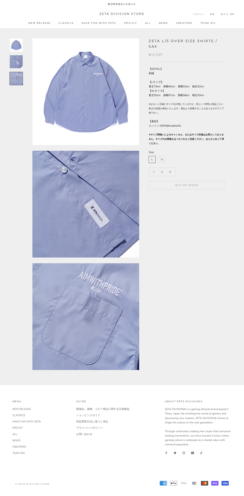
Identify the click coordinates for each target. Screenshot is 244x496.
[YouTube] (192, 452)
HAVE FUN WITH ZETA (99, 23)
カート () (227, 14)
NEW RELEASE (39, 23)
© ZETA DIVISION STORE (32, 484)
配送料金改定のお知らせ (122, 4)
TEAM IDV (208, 23)
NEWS (163, 23)
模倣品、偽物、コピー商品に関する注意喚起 (103, 409)
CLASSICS (66, 23)
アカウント (199, 14)
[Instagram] (183, 452)
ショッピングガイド (88, 415)
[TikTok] (201, 452)
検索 (212, 14)
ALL (148, 23)
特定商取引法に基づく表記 (92, 421)
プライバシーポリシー (89, 428)
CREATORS (184, 23)
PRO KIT (130, 23)
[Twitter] (175, 452)
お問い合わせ (84, 434)
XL (162, 159)
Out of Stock (186, 185)
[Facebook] (166, 452)
